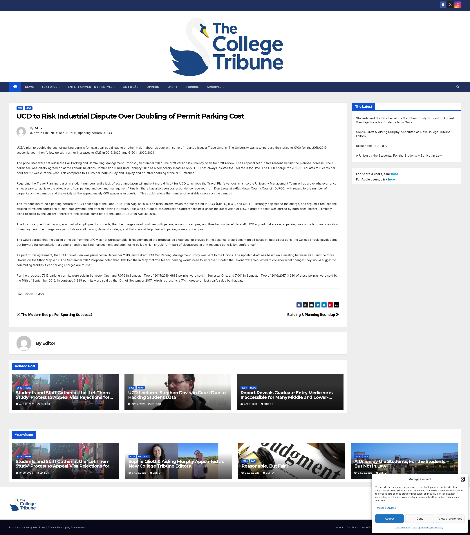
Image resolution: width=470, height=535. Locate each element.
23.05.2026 (252, 472)
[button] (462, 479)
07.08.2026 (139, 472)
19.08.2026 (26, 472)
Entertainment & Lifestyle (90, 87)
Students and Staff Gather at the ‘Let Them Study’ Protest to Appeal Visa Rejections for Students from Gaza (63, 397)
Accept (389, 518)
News (29, 87)
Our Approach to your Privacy (427, 527)
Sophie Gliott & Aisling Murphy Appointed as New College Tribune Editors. (176, 464)
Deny (420, 518)
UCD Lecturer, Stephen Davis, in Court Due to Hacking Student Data (177, 395)
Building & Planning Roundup (311, 314)
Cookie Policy (402, 527)
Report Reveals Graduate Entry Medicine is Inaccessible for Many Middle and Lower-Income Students (286, 397)
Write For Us (369, 527)
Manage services (386, 508)
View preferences (450, 518)
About (339, 527)
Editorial (143, 456)
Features (50, 87)
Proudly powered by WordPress (27, 527)
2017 (20, 108)
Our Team (352, 527)
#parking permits (90, 133)
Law (253, 461)
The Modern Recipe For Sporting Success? (56, 314)
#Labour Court (66, 133)
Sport (172, 87)
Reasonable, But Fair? (372, 146)
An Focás (130, 87)
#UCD (108, 133)
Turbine (192, 87)
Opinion (153, 87)
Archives (215, 87)
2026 (19, 388)
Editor (38, 128)
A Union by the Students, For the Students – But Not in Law (399, 155)
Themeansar (78, 527)
